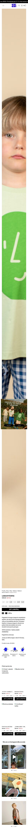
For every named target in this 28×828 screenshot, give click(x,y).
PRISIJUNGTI (9, 425)
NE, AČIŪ (19, 425)
